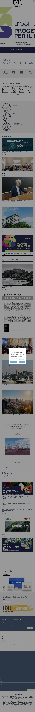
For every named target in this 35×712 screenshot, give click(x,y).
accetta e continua (22, 361)
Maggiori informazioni (21, 359)
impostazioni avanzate (13, 361)
